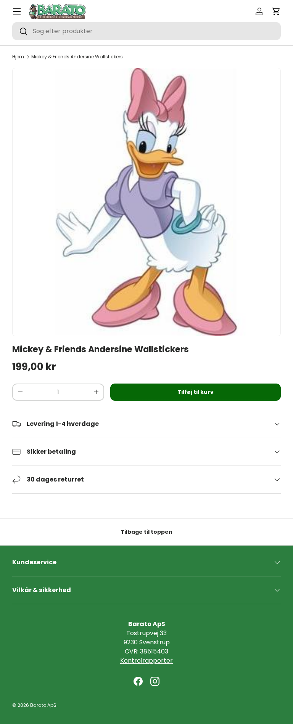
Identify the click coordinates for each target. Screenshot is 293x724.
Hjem (18, 57)
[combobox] (146, 31)
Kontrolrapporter (146, 660)
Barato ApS (43, 705)
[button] (276, 11)
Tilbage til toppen (146, 532)
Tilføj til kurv (195, 392)
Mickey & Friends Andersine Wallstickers (77, 57)
